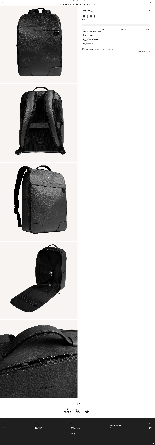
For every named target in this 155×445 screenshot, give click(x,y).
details (83, 29)
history (103, 29)
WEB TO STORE (116, 24)
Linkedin (150, 428)
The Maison (4, 423)
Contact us (112, 424)
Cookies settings (73, 434)
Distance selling (37, 429)
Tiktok (150, 423)
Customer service (147, 29)
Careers (4, 427)
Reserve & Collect (38, 423)
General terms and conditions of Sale (76, 428)
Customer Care (67, 411)
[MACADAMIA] (94, 16)
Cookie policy (73, 433)
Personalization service (38, 427)
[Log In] (150, 2)
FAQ (71, 423)
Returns (77, 411)
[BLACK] (84, 16)
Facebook (150, 426)
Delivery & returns (124, 29)
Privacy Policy (73, 427)
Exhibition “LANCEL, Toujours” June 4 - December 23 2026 (77, 0)
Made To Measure (38, 428)
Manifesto (4, 426)
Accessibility (72, 432)
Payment (87, 411)
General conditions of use (74, 429)
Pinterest (150, 427)
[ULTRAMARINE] (91, 16)
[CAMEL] (87, 16)
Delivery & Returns (73, 426)
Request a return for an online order (115, 425)
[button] (151, 0)
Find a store (112, 429)
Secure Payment (37, 426)
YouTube (150, 429)
